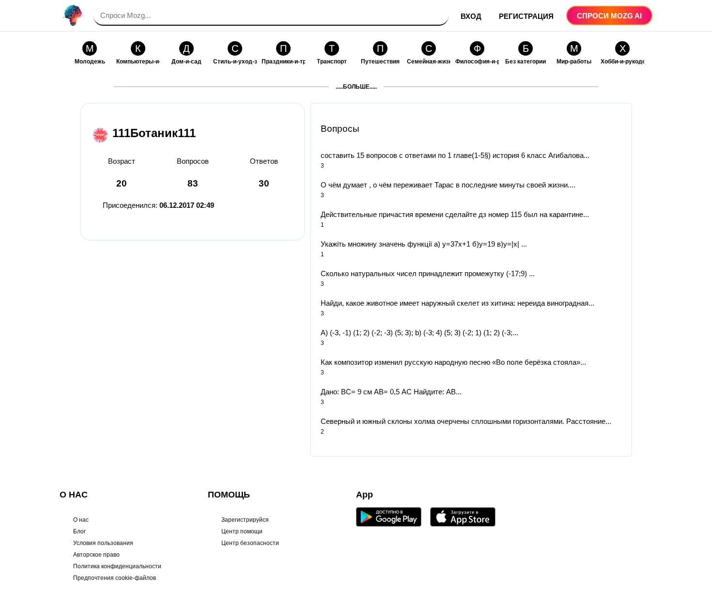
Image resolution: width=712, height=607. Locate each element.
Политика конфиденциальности (117, 566)
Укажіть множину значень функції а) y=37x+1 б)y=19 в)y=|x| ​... (424, 244)
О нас (81, 519)
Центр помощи (242, 531)
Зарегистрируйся (245, 519)
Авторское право (96, 554)
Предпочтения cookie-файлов (114, 578)
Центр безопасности (250, 543)
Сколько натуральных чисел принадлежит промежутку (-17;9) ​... (428, 273)
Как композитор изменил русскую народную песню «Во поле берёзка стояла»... (453, 362)
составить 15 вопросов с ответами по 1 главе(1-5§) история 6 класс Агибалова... (455, 155)
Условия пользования (103, 543)
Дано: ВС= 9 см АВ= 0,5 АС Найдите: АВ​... (391, 392)
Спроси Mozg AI (609, 16)
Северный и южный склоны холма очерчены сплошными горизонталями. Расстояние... (466, 421)
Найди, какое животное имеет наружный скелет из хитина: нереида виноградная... (457, 303)
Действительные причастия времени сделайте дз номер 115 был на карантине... (455, 214)
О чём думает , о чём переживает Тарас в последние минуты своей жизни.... (448, 185)
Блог (79, 531)
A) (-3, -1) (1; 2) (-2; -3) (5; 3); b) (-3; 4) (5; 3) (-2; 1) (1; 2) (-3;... (419, 332)
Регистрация (526, 16)
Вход (471, 16)
